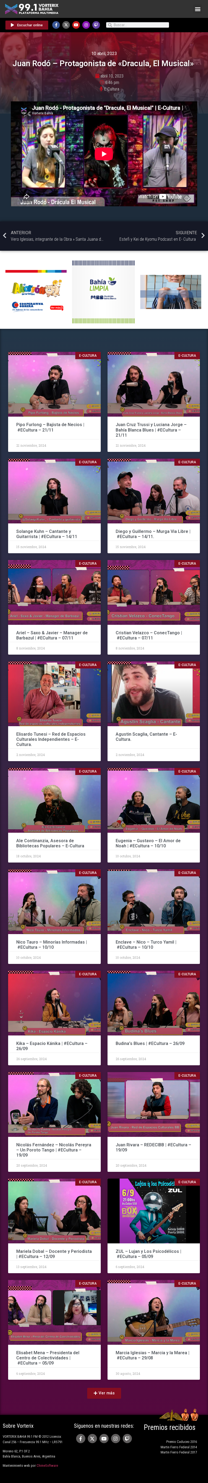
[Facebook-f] (56, 25)
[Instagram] (86, 25)
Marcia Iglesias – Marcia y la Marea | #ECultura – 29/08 (152, 1355)
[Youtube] (76, 25)
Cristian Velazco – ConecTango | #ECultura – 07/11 (149, 635)
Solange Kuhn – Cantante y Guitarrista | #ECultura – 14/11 (46, 534)
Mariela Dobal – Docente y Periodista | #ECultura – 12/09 (54, 1254)
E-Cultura (111, 89)
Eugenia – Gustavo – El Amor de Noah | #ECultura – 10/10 (148, 843)
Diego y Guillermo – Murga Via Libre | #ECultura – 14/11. (153, 534)
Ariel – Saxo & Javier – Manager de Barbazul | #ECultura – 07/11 (52, 635)
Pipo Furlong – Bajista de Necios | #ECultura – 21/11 (50, 427)
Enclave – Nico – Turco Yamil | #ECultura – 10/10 (146, 945)
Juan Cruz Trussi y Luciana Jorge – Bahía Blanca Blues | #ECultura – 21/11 (151, 429)
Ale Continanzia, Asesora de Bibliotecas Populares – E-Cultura (50, 843)
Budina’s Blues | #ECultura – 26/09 (151, 1043)
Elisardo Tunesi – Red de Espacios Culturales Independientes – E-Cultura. (51, 739)
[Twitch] (96, 25)
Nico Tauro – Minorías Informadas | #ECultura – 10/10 (51, 945)
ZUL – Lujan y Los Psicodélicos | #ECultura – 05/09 (148, 1254)
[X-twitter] (66, 25)
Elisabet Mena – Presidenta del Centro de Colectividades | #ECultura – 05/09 (47, 1358)
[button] (197, 8)
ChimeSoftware (47, 1465)
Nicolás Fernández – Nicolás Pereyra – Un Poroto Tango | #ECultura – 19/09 (53, 1150)
